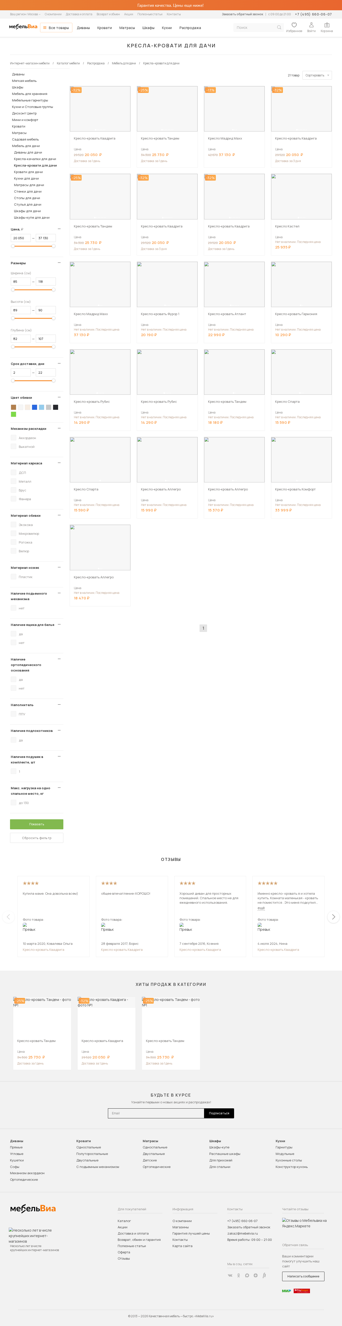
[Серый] (48, 407)
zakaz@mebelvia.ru (242, 1233)
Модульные (285, 1153)
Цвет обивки (21, 397)
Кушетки (17, 1160)
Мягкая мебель (24, 80)
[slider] (13, 246)
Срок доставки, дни (27, 363)
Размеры (18, 263)
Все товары (59, 27)
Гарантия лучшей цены (191, 1233)
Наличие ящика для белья (32, 624)
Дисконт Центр (24, 113)
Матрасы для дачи (29, 185)
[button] (95, 129)
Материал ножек (25, 567)
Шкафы (148, 27)
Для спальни (219, 1166)
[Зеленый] (13, 414)
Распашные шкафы (224, 1153)
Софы (14, 1166)
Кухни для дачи (26, 178)
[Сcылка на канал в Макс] (247, 1275)
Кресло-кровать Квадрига (43, 949)
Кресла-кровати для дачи (35, 165)
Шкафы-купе (219, 1147)
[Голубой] (41, 407)
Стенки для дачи (28, 191)
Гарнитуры (284, 1147)
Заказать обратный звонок (242, 14)
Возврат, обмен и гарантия (139, 1239)
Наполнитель (22, 705)
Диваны (83, 27)
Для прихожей (220, 1160)
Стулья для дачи (27, 204)
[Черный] (55, 407)
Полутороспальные (92, 1153)
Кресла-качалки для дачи (35, 159)
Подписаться (219, 1113)
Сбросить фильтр (37, 838)
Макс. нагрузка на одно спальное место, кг (30, 791)
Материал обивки (26, 515)
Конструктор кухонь (292, 1166)
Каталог (124, 1221)
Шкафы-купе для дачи (32, 217)
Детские (150, 1160)
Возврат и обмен (108, 14)
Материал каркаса (26, 463)
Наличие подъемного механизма (29, 596)
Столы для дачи (27, 198)
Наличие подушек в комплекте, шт (27, 759)
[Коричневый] (13, 407)
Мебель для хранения (29, 93)
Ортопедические (24, 1179)
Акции (128, 14)
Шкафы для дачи (27, 211)
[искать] (279, 27)
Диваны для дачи (28, 152)
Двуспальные (87, 1160)
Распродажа (190, 27)
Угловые (16, 1153)
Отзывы (124, 1258)
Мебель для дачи (26, 146)
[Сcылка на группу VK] (230, 1275)
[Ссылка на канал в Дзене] (255, 1275)
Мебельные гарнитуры (30, 100)
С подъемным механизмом (97, 1166)
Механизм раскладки (28, 428)
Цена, (19, 229)
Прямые (16, 1147)
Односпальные (88, 1147)
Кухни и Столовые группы (32, 106)
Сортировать (315, 75)
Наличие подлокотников (32, 730)
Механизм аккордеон (27, 1173)
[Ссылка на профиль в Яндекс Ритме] (264, 1275)
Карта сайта (183, 1246)
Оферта (124, 1252)
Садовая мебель (25, 139)
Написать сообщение (303, 1276)
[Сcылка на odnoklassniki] (238, 1275)
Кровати (104, 27)
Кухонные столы (289, 1160)
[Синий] (34, 407)
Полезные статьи (149, 14)
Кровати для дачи (28, 172)
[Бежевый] (27, 407)
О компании (53, 14)
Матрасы (127, 27)
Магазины (181, 1227)
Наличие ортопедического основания (26, 665)
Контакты (174, 14)
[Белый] (20, 407)
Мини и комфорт (25, 119)
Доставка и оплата (79, 14)
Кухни (167, 27)
